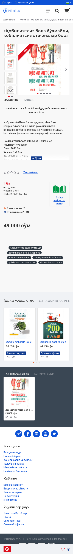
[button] (22, 69)
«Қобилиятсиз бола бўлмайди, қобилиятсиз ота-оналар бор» (19, 409)
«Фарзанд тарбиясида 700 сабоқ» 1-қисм (54, 341)
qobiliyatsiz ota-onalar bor (22, 262)
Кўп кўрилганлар (44, 373)
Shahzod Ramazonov (51, 262)
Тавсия (28, 100)
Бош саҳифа (9, 19)
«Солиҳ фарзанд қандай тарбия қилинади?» (20, 341)
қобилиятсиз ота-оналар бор (24, 252)
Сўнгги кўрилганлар (17, 373)
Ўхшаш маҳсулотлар (19, 300)
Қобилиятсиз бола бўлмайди (25, 247)
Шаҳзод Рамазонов (19, 257)
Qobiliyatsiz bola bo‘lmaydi (47, 257)
